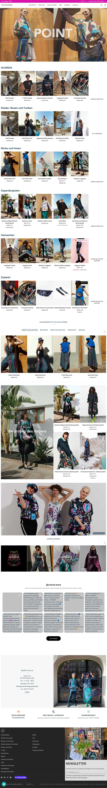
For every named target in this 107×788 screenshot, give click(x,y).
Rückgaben (36, 744)
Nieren (3, 756)
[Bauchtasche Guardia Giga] (44, 293)
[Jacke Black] (62, 206)
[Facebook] (1, 777)
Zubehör (6, 277)
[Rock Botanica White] (44, 164)
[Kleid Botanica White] (62, 123)
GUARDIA (6, 67)
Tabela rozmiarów (37, 750)
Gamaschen (7, 235)
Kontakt (34, 747)
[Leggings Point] (27, 250)
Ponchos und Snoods (7, 765)
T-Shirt (3, 750)
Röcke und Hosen (11, 148)
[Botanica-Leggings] (80, 164)
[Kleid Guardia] (9, 83)
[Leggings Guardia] (62, 83)
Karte (27, 692)
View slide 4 (93, 59)
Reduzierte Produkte (7, 771)
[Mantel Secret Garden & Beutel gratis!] (80, 206)
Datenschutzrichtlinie (61, 784)
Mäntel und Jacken (7, 738)
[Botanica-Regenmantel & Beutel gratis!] (9, 206)
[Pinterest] (4, 777)
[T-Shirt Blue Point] (67, 354)
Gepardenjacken (10, 190)
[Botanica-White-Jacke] (44, 206)
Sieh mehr (27, 437)
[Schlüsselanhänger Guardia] (62, 293)
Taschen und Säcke (7, 759)
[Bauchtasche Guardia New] (9, 293)
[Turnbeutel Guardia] (80, 83)
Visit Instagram (53, 638)
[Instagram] (7, 777)
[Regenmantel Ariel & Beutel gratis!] (93, 404)
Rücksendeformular (18, 717)
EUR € (83, 1)
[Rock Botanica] (62, 164)
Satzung (51, 784)
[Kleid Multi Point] (27, 123)
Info (33, 738)
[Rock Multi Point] (27, 164)
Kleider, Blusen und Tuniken (16, 107)
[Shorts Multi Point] (9, 164)
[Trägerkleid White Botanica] (44, 123)
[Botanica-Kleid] (80, 123)
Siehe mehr (53, 35)
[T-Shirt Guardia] (27, 83)
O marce (91, 784)
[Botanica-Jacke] (27, 206)
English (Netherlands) (12, 784)
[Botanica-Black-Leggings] (62, 250)
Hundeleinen (5, 768)
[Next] (104, 331)
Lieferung (35, 741)
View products (53, 512)
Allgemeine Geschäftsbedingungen (78, 784)
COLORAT (43, 784)
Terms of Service (78, 778)
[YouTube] (10, 777)
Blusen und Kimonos (7, 741)
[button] (41, 5)
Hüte (2, 762)
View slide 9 (102, 59)
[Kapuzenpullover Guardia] (44, 83)
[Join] (104, 772)
